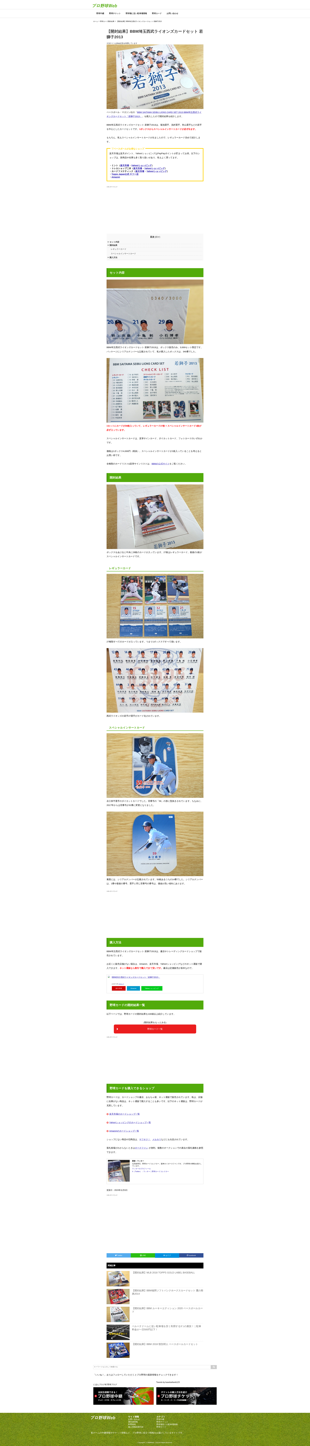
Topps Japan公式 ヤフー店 (125, 174)
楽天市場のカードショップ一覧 (124, 1114)
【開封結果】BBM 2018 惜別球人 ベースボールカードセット (165, 1344)
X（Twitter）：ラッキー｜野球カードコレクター (150, 1171)
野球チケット (115, 13)
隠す (157, 237)
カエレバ (121, 984)
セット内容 (114, 242)
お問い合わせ (172, 13)
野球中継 (100, 13)
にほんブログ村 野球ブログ (105, 1385)
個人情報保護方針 (136, 1427)
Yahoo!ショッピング (141, 165)
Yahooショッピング (152, 988)
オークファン (141, 1148)
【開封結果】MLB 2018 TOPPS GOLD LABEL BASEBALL (163, 1272)
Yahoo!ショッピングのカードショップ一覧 (130, 1122)
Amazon (116, 177)
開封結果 (113, 245)
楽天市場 (124, 165)
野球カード (157, 13)
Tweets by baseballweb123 (168, 1382)
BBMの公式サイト (160, 464)
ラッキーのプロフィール (141, 1169)
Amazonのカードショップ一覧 (124, 1131)
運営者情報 (133, 1422)
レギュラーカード (118, 249)
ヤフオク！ (144, 1139)
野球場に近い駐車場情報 (136, 13)
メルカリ (156, 1139)
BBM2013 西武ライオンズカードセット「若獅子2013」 (136, 977)
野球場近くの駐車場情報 (167, 1424)
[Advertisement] (155, 209)
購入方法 (113, 257)
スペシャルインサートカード (123, 254)
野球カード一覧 (155, 1029)
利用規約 (132, 1424)
